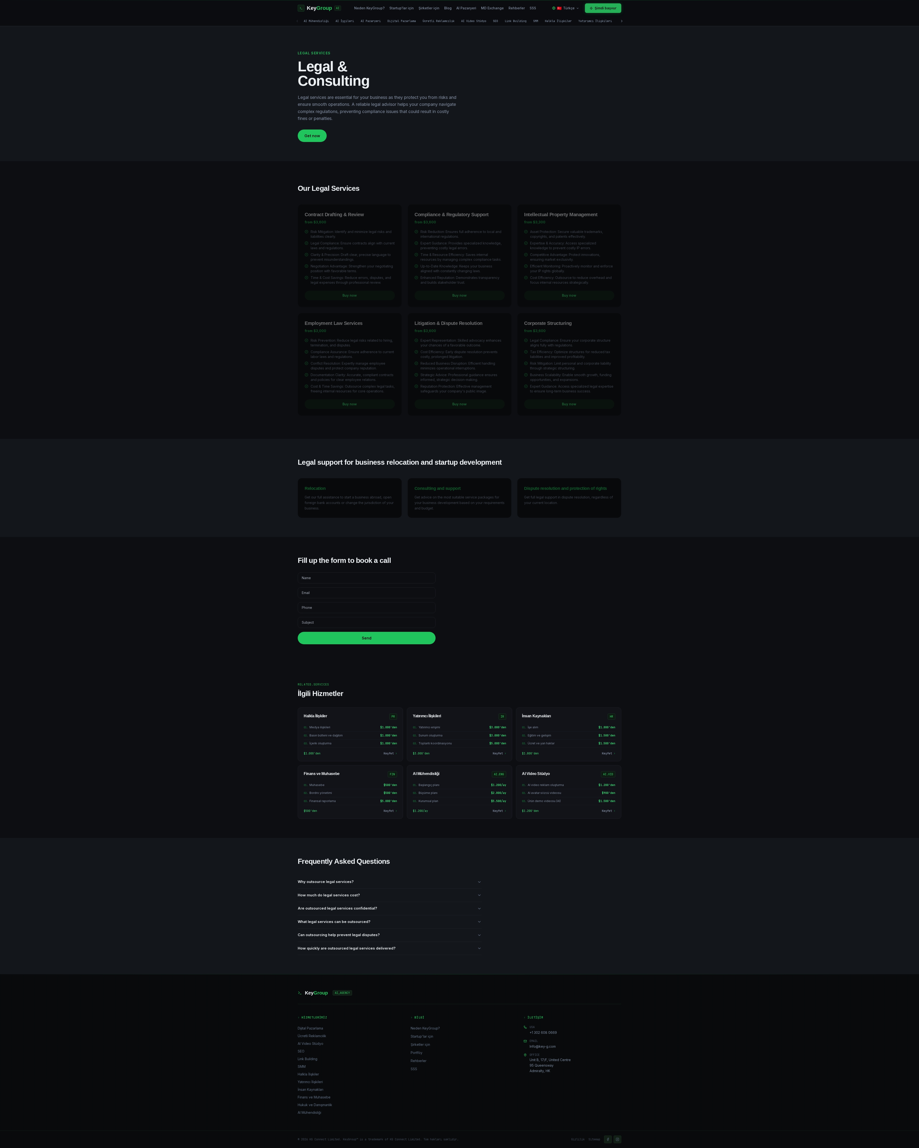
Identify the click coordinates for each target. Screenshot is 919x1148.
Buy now (349, 295)
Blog (448, 8)
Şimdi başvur (605, 8)
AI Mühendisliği (316, 21)
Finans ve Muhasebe (314, 1097)
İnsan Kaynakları (310, 1089)
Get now (312, 135)
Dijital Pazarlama (401, 21)
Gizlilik (578, 1139)
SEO (495, 21)
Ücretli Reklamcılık (438, 21)
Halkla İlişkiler (558, 21)
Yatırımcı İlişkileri (595, 21)
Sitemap (594, 1139)
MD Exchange (492, 8)
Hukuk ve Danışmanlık (315, 1105)
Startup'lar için (401, 8)
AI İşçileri (345, 21)
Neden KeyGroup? (369, 8)
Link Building (516, 21)
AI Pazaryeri (466, 8)
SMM (535, 21)
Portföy (416, 1053)
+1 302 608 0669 (543, 1032)
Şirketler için (429, 8)
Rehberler (517, 8)
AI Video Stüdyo (473, 21)
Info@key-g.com (543, 1046)
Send (366, 638)
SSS (533, 8)
